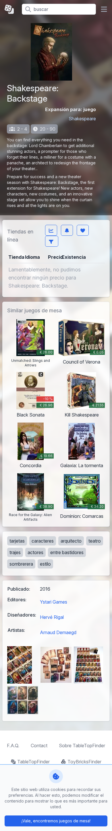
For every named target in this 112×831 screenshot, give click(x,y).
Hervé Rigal (52, 617)
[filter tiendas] (51, 241)
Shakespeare (82, 118)
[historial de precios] (51, 230)
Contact (39, 745)
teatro (94, 541)
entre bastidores (67, 552)
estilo (45, 564)
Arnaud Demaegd (58, 632)
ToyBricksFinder (84, 762)
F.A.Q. (13, 745)
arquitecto (71, 541)
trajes (15, 552)
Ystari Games (53, 602)
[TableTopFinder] (11, 9)
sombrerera (21, 564)
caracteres (43, 541)
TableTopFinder (33, 762)
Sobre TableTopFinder (82, 745)
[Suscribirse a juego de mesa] (67, 230)
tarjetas (17, 541)
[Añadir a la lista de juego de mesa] (83, 230)
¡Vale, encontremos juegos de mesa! (56, 820)
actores (35, 552)
